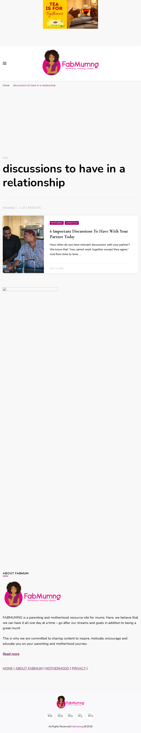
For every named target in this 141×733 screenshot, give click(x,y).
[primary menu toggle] (4, 63)
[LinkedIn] (80, 716)
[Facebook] (50, 716)
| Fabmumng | (77, 726)
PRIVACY (79, 668)
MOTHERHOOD (57, 668)
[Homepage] (70, 702)
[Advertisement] (70, 116)
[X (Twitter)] (60, 716)
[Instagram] (70, 716)
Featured (56, 223)
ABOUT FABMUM (29, 668)
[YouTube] (90, 716)
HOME (8, 668)
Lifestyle (71, 223)
